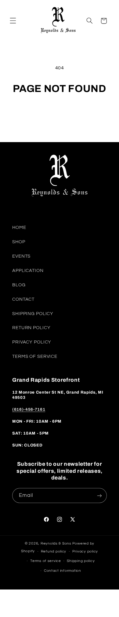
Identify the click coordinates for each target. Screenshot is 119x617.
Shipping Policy (32, 313)
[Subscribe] (99, 495)
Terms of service (45, 561)
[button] (13, 21)
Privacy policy (85, 551)
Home (19, 227)
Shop (18, 242)
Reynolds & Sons (56, 543)
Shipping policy (81, 561)
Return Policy (31, 327)
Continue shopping (59, 112)
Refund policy (54, 551)
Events (21, 256)
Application (28, 270)
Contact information (62, 570)
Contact (23, 299)
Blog (19, 285)
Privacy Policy (31, 342)
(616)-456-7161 (28, 409)
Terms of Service (34, 356)
